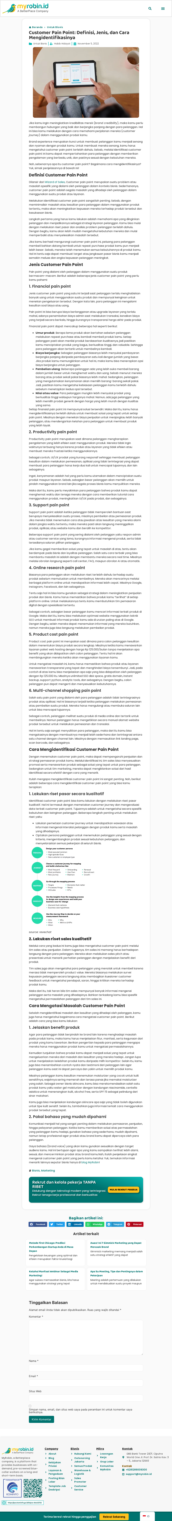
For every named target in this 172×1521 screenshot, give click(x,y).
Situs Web (35, 1391)
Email (33, 1376)
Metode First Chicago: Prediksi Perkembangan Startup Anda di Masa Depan (51, 1247)
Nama (33, 1360)
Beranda (37, 27)
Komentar (36, 1316)
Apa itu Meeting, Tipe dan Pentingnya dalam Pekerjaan (116, 1273)
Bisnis (36, 1170)
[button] (150, 8)
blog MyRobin (90, 1162)
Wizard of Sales (55, 182)
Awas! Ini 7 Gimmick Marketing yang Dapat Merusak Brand (115, 1245)
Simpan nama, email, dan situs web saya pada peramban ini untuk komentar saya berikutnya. (80, 1410)
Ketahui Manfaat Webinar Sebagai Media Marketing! (53, 1273)
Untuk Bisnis (55, 27)
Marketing (48, 1170)
